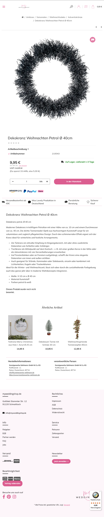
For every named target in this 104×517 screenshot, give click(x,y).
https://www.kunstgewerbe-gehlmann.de (24, 375)
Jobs (4, 445)
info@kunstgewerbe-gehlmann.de (21, 373)
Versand (55, 437)
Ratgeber (6, 429)
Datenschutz (57, 409)
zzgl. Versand (23, 165)
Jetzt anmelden (60, 461)
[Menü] (99, 492)
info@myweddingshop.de (16, 413)
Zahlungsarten (58, 433)
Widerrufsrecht (58, 412)
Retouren (56, 429)
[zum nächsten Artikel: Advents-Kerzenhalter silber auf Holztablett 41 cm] (101, 27)
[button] (71, 6)
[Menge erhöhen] (47, 181)
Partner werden (9, 437)
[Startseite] (23, 17)
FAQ (4, 441)
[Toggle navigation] (4, 6)
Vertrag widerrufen (12, 483)
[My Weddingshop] (24, 7)
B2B (4, 433)
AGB (54, 405)
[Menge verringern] (13, 181)
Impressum (56, 401)
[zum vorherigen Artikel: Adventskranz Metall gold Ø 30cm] (96, 27)
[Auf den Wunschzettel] (92, 39)
